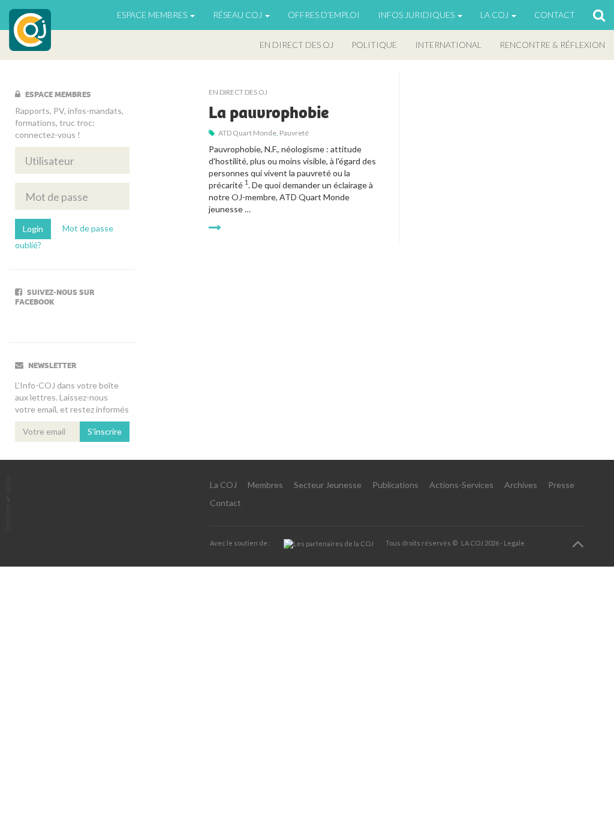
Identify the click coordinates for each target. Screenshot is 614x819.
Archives (520, 485)
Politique (374, 45)
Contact (554, 15)
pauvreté (294, 132)
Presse (561, 485)
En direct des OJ (296, 45)
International (448, 45)
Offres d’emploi (324, 15)
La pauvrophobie (269, 113)
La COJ (223, 485)
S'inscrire (105, 431)
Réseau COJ (238, 15)
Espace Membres (153, 15)
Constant (7, 518)
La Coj (495, 15)
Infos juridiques (417, 15)
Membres (265, 485)
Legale (514, 543)
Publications (395, 485)
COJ (30, 30)
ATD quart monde (247, 132)
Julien (7, 485)
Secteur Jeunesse (328, 485)
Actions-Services (461, 485)
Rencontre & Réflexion (552, 45)
